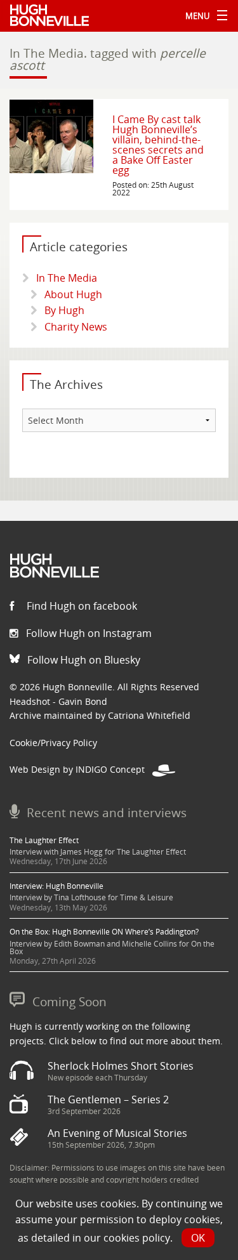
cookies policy (136, 1238)
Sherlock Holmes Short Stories (121, 1066)
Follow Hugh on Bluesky (82, 660)
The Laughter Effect (44, 840)
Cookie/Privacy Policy (53, 743)
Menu (203, 16)
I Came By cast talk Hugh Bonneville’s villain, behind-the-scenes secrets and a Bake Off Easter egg (158, 144)
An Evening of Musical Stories (117, 1133)
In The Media (66, 278)
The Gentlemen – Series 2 (108, 1099)
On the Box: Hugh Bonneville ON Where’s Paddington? (104, 931)
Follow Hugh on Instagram (87, 633)
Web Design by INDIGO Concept (81, 769)
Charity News (75, 327)
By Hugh (64, 310)
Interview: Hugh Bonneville (56, 886)
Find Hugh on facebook (80, 606)
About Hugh (73, 294)
